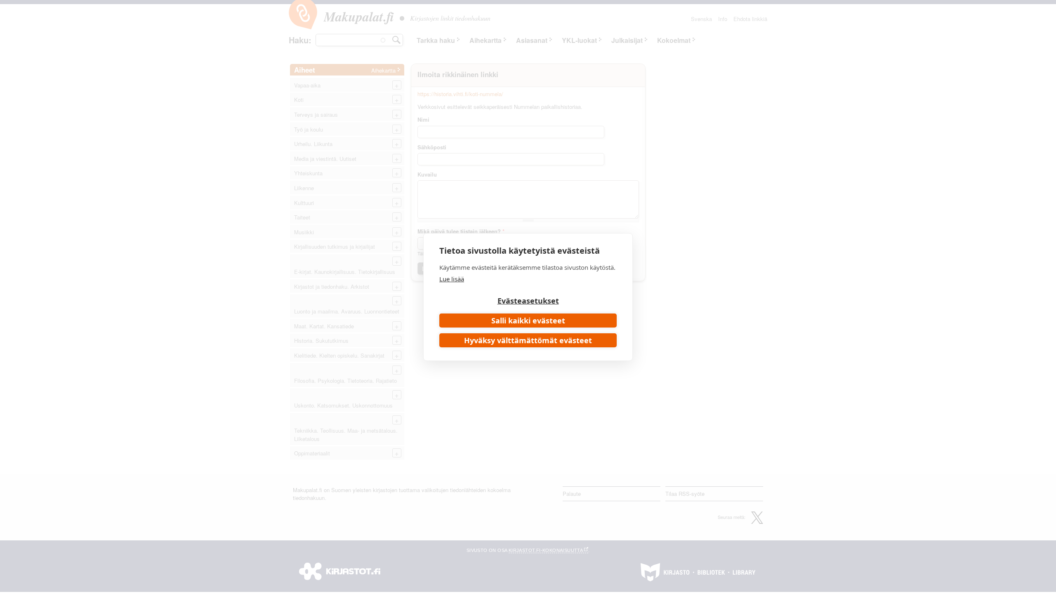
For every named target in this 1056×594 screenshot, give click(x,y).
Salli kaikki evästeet (528, 320)
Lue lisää (451, 279)
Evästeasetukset (528, 301)
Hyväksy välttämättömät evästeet (528, 340)
